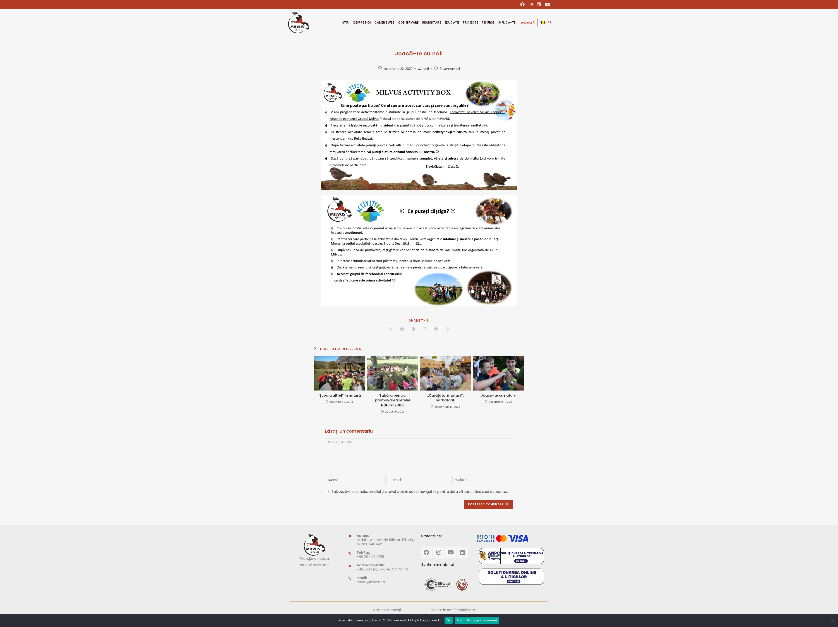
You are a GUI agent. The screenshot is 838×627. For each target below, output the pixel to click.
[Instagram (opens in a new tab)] (531, 4)
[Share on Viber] (424, 329)
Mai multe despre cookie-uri (477, 620)
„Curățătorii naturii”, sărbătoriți (445, 398)
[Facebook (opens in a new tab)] (522, 4)
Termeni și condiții (386, 609)
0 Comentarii (450, 69)
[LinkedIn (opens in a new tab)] (539, 4)
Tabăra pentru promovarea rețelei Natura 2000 (392, 400)
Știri (426, 69)
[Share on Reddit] (436, 329)
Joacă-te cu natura (498, 395)
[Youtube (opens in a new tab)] (546, 4)
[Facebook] (426, 552)
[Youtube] (450, 552)
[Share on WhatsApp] (447, 329)
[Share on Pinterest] (413, 329)
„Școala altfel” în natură (339, 395)
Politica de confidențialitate (451, 609)
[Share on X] (390, 329)
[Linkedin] (462, 552)
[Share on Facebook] (402, 329)
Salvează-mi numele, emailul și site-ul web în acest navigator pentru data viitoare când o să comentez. (420, 491)
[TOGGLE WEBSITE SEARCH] (550, 22)
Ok (449, 620)
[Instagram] (438, 552)
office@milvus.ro (371, 581)
